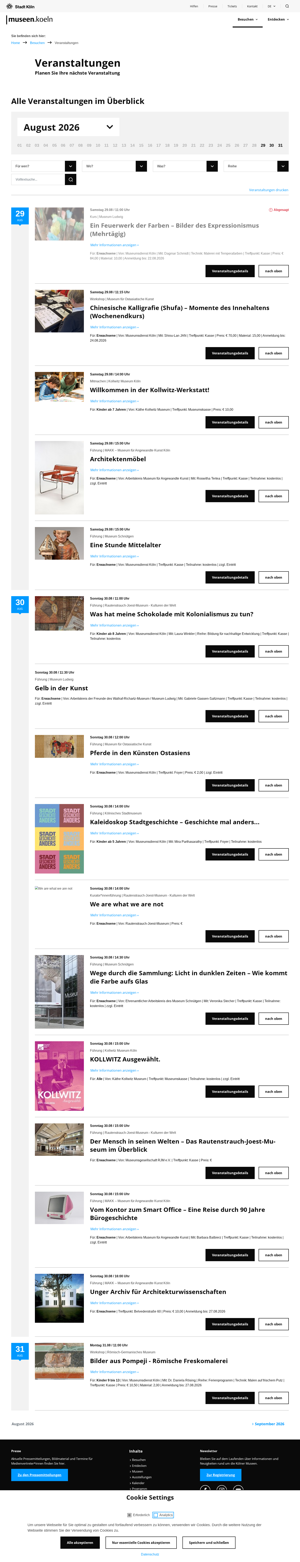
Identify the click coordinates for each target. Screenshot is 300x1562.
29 (263, 145)
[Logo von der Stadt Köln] (20, 6)
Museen (137, 1471)
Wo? (89, 166)
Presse (212, 6)
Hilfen (196, 7)
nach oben (273, 271)
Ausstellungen (141, 1477)
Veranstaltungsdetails (230, 271)
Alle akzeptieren (80, 1542)
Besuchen (38, 43)
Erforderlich (141, 1515)
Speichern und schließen (209, 1542)
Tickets (232, 6)
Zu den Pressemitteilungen (39, 1475)
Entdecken (139, 1466)
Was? (161, 166)
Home (15, 43)
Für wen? (22, 166)
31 (280, 145)
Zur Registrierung (221, 1475)
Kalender (137, 1483)
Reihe (232, 166)
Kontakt (252, 6)
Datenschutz (150, 1554)
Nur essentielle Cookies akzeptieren (141, 1542)
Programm (139, 1489)
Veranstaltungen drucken (268, 190)
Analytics (166, 1515)
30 (271, 145)
